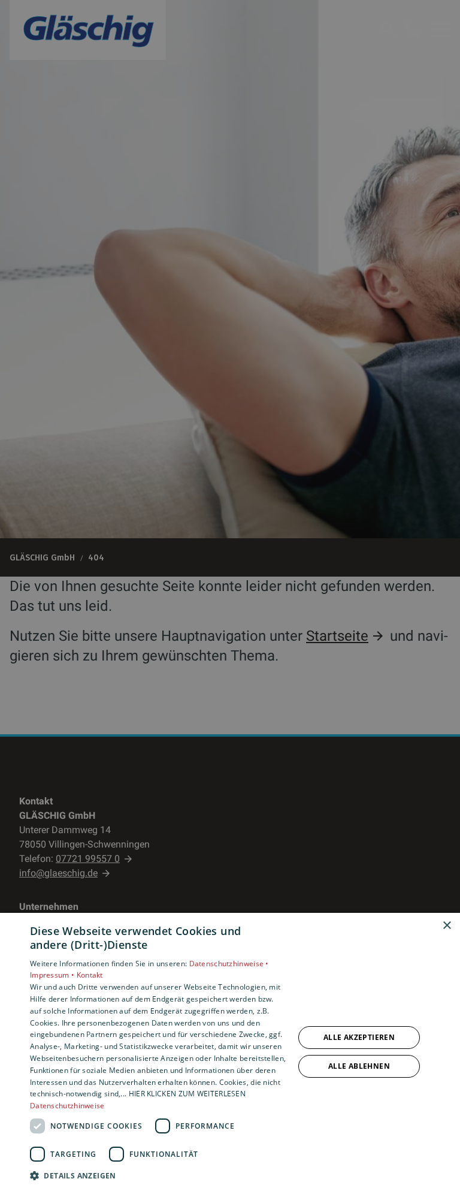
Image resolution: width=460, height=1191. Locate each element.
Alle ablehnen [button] (359, 1066)
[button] (158, 1175)
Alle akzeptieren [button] (359, 1037)
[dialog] (230, 1052)
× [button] (446, 925)
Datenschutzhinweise (67, 1105)
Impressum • (53, 975)
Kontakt (90, 975)
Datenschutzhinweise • (229, 963)
